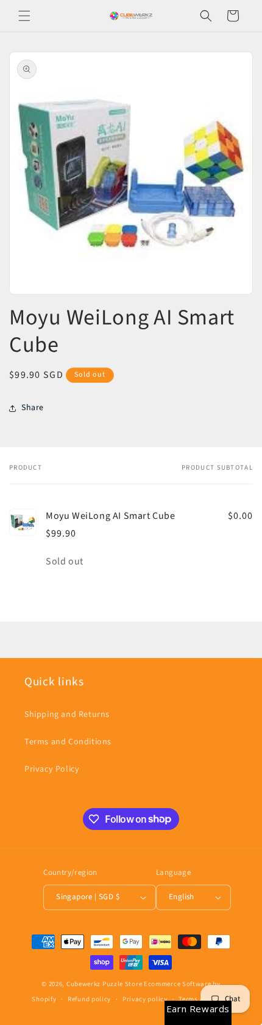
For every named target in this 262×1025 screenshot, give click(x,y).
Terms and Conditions (68, 742)
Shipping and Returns (67, 714)
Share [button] (32, 408)
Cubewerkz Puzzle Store (104, 984)
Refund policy (89, 999)
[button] (24, 15)
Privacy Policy (51, 769)
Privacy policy (145, 999)
